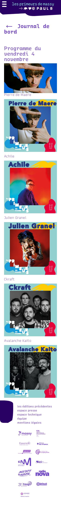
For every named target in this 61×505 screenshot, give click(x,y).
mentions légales (29, 422)
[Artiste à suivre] (25, 476)
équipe (22, 418)
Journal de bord (26, 29)
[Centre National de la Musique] (24, 465)
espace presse (27, 410)
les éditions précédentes (34, 406)
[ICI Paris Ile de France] (41, 465)
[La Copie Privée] (42, 455)
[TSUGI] (25, 487)
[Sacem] (25, 455)
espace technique (29, 414)
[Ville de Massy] (25, 436)
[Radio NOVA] (42, 476)
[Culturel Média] (41, 487)
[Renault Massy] (25, 498)
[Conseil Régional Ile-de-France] (42, 446)
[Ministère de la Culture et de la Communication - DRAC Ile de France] (41, 436)
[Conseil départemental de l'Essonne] (25, 446)
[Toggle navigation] (4, 4)
